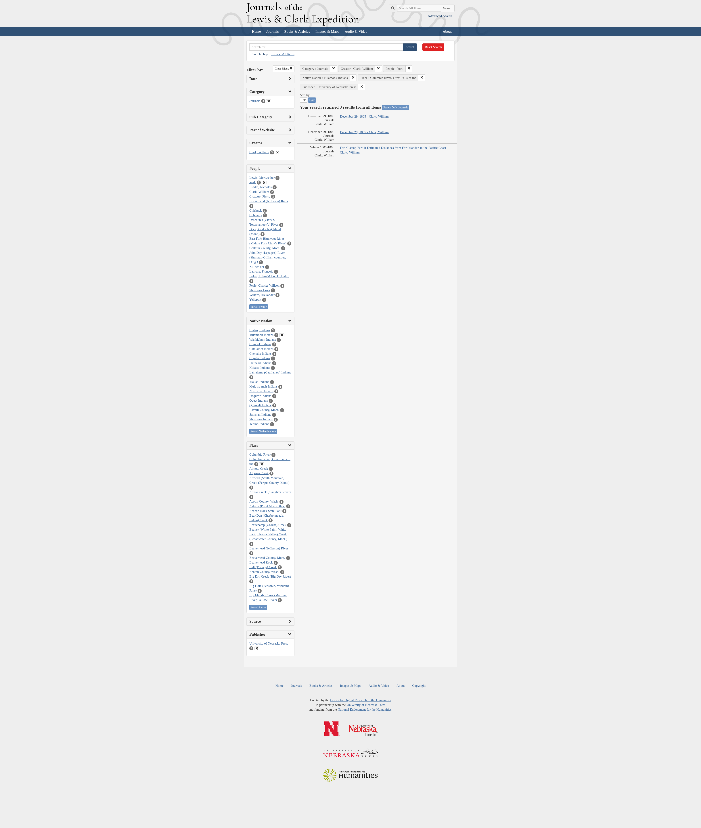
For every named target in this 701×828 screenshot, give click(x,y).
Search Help (260, 54)
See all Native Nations (263, 431)
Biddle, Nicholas (260, 187)
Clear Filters (282, 68)
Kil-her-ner (256, 267)
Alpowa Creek (259, 473)
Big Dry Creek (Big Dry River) (270, 576)
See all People (258, 306)
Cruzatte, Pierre (259, 196)
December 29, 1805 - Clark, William (364, 116)
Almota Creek (258, 468)
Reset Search (433, 47)
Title (303, 99)
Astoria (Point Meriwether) (267, 506)
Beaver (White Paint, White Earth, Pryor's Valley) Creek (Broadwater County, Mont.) (268, 534)
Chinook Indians (260, 344)
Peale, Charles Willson (264, 285)
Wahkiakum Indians (262, 339)
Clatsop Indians (259, 330)
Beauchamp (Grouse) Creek (267, 525)
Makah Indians (259, 382)
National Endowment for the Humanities (365, 709)
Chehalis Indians (260, 353)
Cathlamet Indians (261, 349)
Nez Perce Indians (261, 391)
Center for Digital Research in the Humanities (360, 700)
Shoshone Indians (261, 419)
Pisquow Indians (260, 396)
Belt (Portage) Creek (263, 567)
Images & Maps (327, 31)
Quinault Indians (260, 405)
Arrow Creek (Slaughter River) (270, 492)
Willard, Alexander (262, 295)
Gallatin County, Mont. (264, 248)
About (447, 31)
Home (256, 31)
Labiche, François (261, 271)
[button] (333, 68)
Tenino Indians (259, 424)
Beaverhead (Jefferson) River (268, 201)
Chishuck (255, 210)
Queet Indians (258, 400)
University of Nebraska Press (268, 643)
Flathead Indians (260, 363)
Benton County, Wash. (264, 572)
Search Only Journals (395, 107)
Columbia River (260, 454)
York (252, 182)
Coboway (255, 215)
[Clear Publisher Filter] (256, 648)
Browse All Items (282, 54)
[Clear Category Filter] (268, 101)
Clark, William (259, 152)
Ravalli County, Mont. (264, 410)
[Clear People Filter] (264, 182)
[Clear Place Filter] (261, 464)
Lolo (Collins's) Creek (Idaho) (269, 276)
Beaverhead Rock (261, 562)
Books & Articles (297, 31)
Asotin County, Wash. (264, 501)
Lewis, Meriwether (262, 177)
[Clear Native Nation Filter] (281, 335)
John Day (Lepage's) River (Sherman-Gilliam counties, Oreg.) (267, 257)
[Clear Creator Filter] (277, 152)
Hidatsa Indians (259, 367)
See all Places (258, 607)
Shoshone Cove (259, 290)
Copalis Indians (259, 358)
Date (312, 99)
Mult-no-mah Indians (263, 386)
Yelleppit (255, 299)
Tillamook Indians (261, 335)
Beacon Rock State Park (265, 511)
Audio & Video (356, 31)
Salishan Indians (260, 414)
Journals (272, 31)
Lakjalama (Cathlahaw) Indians (270, 372)
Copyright (419, 685)
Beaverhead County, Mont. (267, 557)
